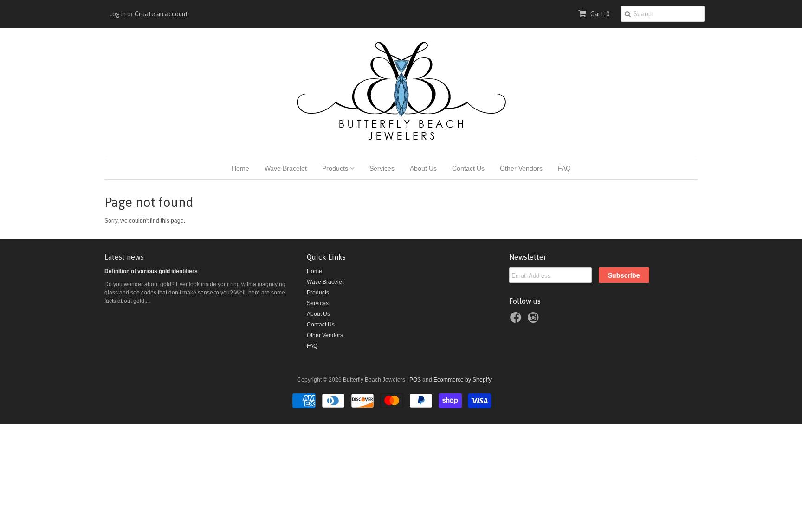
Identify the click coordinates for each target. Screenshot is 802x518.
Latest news (124, 257)
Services (382, 168)
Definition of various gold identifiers (151, 271)
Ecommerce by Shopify (462, 380)
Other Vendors (521, 168)
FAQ (564, 168)
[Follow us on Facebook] (517, 320)
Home (240, 168)
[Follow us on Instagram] (535, 320)
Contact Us (468, 168)
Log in (117, 14)
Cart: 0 (599, 14)
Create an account (161, 14)
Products (336, 168)
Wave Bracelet (286, 168)
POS (415, 380)
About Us (423, 168)
